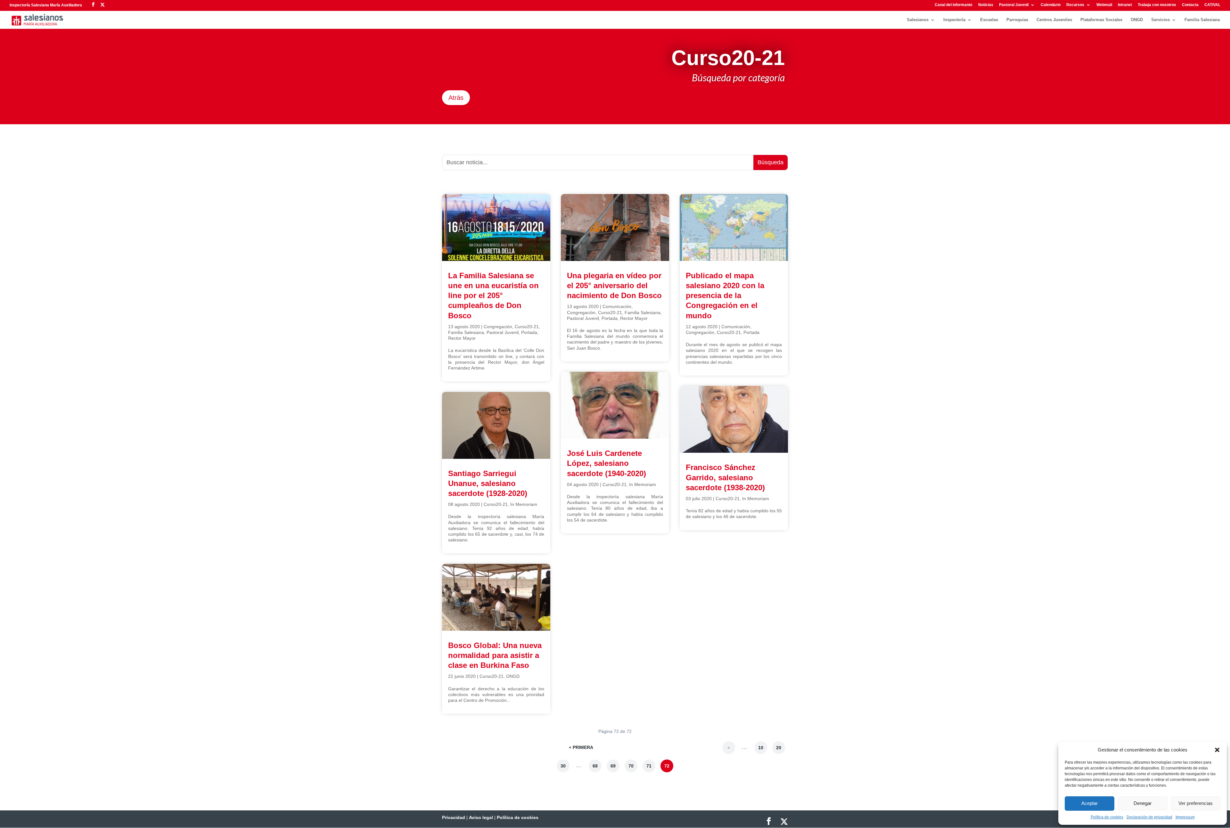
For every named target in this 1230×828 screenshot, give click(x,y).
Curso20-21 (527, 326)
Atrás (455, 97)
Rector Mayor (462, 338)
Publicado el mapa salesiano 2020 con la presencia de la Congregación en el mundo (725, 295)
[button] (1217, 750)
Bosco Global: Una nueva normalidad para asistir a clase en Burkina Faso (495, 655)
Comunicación (617, 306)
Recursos (1075, 5)
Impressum (1185, 817)
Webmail (1104, 5)
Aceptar (1089, 803)
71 (649, 765)
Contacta (1190, 5)
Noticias (985, 5)
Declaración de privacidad (1149, 817)
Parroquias (1017, 20)
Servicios (1160, 20)
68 (595, 765)
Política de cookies (1107, 817)
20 (778, 747)
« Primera (581, 747)
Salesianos (918, 20)
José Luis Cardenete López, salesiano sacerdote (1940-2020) (606, 463)
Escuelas (989, 20)
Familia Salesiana (1202, 20)
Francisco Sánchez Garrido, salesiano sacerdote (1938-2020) (725, 477)
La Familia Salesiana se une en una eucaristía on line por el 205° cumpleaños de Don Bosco (493, 295)
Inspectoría (954, 20)
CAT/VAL (1212, 5)
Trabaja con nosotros (1157, 5)
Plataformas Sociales (1101, 20)
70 (631, 765)
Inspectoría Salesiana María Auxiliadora (46, 5)
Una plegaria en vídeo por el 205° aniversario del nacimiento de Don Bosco (614, 285)
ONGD (1137, 20)
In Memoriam (523, 504)
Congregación (498, 326)
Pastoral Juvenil (1014, 5)
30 (563, 765)
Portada (529, 332)
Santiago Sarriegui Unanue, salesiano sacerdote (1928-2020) (487, 483)
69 (613, 765)
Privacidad (453, 817)
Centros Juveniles (1054, 20)
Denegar (1143, 803)
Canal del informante (953, 5)
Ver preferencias (1195, 803)
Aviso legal (481, 817)
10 (760, 747)
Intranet (1125, 5)
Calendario (1051, 5)
